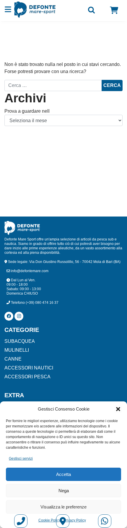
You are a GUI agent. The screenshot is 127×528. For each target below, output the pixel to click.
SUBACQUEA (19, 341)
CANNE (13, 358)
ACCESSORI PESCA (27, 376)
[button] (118, 409)
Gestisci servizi (21, 458)
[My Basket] (114, 10)
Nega (63, 490)
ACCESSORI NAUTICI (28, 367)
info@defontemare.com (29, 271)
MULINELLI (16, 350)
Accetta (63, 474)
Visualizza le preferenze (63, 506)
